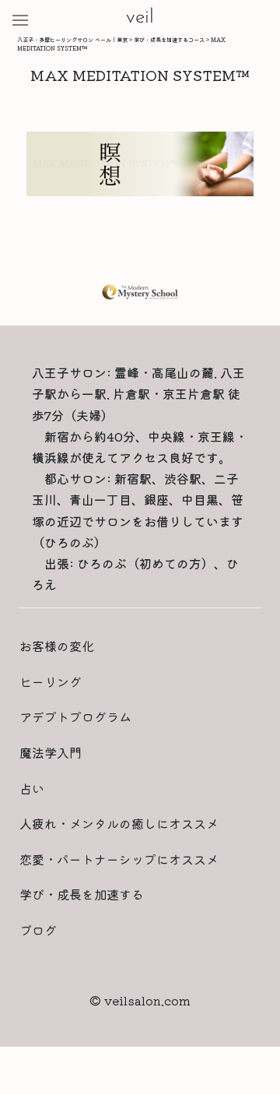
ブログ (38, 930)
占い (31, 788)
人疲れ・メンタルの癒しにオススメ (119, 823)
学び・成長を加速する (81, 894)
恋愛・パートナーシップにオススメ (119, 859)
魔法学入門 (50, 752)
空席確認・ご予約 (140, 1071)
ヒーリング (50, 681)
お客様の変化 (56, 645)
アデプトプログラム (75, 716)
